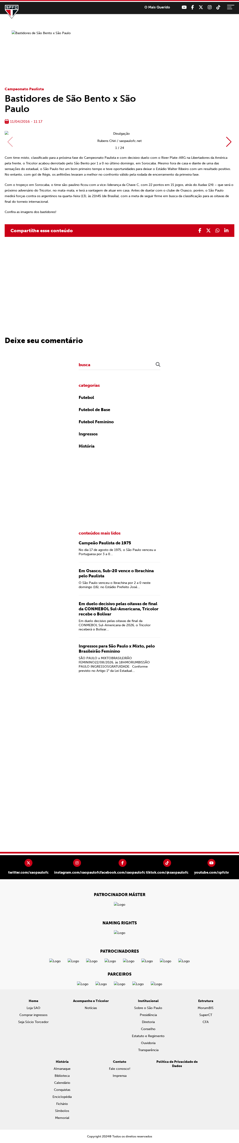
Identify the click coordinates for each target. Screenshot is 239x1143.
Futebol (86, 397)
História (87, 446)
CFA (206, 1022)
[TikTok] (218, 7)
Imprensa (120, 1076)
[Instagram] (210, 7)
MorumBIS (206, 1008)
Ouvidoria (148, 1043)
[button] (229, 142)
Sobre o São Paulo (148, 1008)
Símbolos (62, 1111)
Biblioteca (62, 1076)
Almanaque (62, 1069)
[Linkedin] (226, 230)
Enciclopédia (62, 1097)
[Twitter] (201, 7)
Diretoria (148, 1022)
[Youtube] (184, 7)
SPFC (12, 12)
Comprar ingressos (33, 1015)
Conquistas (62, 1090)
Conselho (148, 1029)
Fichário (62, 1104)
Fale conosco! (119, 1069)
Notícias (91, 1008)
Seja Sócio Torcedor (33, 1022)
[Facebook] (192, 7)
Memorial (62, 1118)
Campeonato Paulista (24, 89)
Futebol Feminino (96, 421)
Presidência (148, 1015)
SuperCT (205, 1015)
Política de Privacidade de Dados (177, 1064)
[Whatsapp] (217, 230)
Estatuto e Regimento (148, 1036)
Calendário (62, 1083)
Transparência (148, 1050)
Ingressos (88, 434)
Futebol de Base (94, 409)
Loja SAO (33, 1008)
